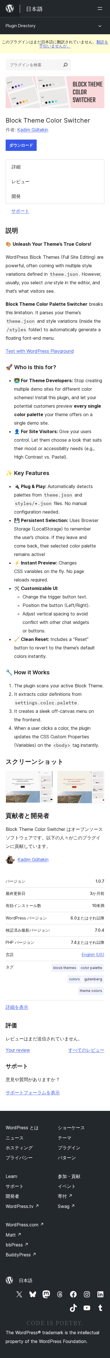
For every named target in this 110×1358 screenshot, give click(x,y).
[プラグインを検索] (65, 64)
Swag (66, 1206)
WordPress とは (22, 1127)
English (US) (93, 954)
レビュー (21, 181)
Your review (18, 1050)
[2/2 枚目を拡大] (97, 778)
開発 (16, 196)
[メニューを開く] (101, 8)
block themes (64, 968)
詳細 (16, 167)
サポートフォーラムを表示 (33, 1092)
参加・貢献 (69, 1176)
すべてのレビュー (86, 1050)
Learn (11, 1176)
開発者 (12, 1196)
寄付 (65, 1196)
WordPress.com (25, 1224)
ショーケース (71, 1127)
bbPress (17, 1245)
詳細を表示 (17, 1007)
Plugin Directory (21, 25)
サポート (20, 211)
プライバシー (19, 1157)
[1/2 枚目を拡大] (45, 778)
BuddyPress (21, 1255)
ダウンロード (21, 145)
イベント (67, 1186)
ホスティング (19, 1147)
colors (74, 979)
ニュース (15, 1138)
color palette (91, 968)
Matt (13, 1235)
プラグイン (69, 1147)
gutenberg (93, 979)
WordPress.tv (22, 1206)
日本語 (25, 1280)
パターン (67, 1157)
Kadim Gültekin (32, 129)
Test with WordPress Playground (40, 351)
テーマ (64, 1138)
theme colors (91, 991)
